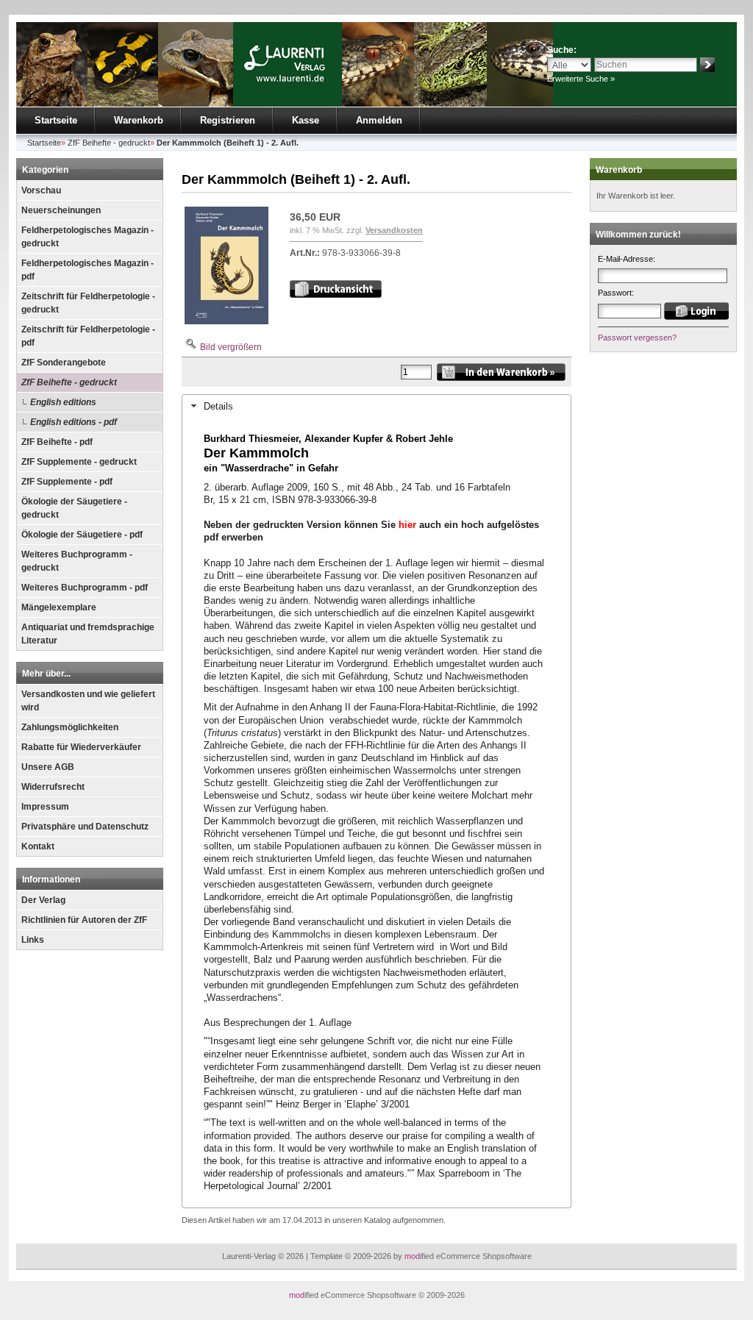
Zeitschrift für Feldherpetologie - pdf (88, 336)
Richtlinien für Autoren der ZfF (84, 920)
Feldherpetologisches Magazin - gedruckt (87, 237)
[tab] (376, 406)
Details (218, 406)
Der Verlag (43, 900)
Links (32, 940)
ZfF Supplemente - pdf (67, 482)
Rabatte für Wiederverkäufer (81, 747)
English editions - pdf (73, 422)
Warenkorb (138, 120)
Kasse (305, 120)
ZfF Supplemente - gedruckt (79, 462)
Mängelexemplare (58, 607)
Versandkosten (394, 230)
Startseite (56, 120)
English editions (63, 402)
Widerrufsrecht (53, 787)
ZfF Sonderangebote (63, 362)
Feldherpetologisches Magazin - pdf (87, 270)
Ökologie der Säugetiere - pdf (82, 534)
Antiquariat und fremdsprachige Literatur (87, 634)
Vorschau (41, 190)
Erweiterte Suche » (581, 78)
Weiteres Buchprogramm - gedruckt (76, 561)
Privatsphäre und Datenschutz (85, 826)
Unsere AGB (47, 767)
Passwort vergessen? (637, 337)
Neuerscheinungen (61, 210)
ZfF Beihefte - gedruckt (69, 382)
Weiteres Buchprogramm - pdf (84, 587)
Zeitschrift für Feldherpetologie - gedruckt (88, 303)
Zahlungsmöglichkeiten (69, 727)
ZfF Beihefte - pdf (57, 442)
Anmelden (379, 120)
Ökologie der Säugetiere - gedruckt (74, 508)
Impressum (45, 807)
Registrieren (227, 120)
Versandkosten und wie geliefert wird (88, 701)
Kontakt (37, 846)
